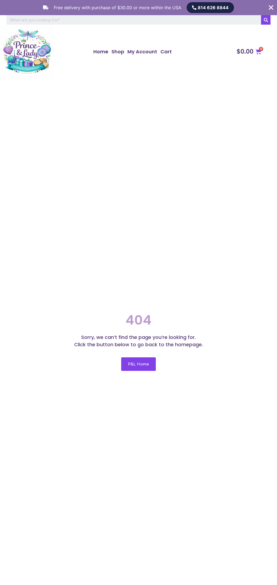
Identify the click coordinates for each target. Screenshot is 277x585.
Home (100, 51)
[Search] (266, 20)
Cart (166, 51)
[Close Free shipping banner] (271, 7)
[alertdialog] (138, 7)
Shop (117, 51)
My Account (142, 51)
